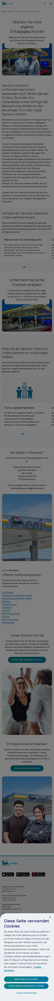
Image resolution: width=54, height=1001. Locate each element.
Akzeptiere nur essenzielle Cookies (26, 986)
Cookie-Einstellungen (26, 993)
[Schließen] (50, 917)
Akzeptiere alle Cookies (26, 979)
